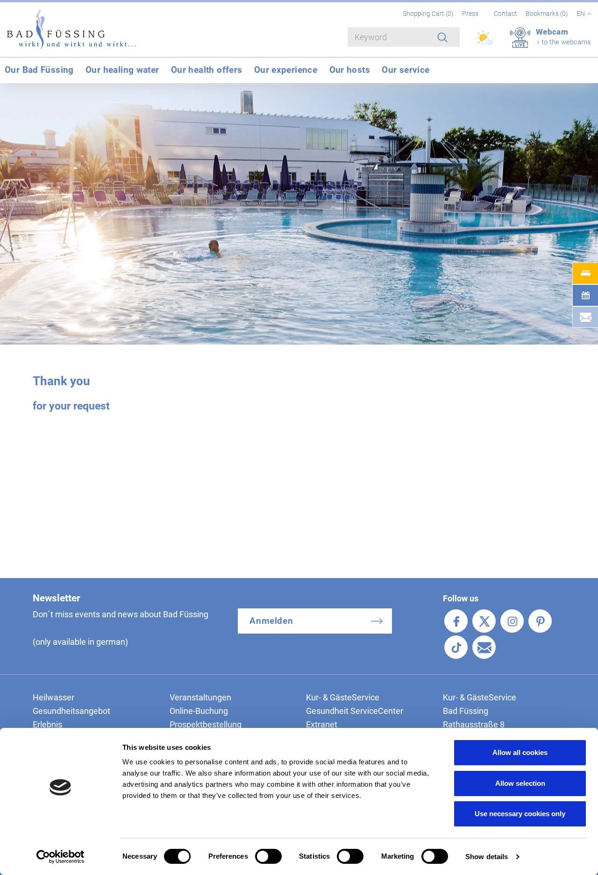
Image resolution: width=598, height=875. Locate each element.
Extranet (321, 724)
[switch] (268, 856)
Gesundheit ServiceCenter (354, 711)
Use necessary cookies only (520, 814)
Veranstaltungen (200, 697)
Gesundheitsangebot (71, 711)
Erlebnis (47, 724)
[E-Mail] (484, 647)
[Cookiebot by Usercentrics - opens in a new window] (60, 857)
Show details (486, 857)
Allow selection (520, 783)
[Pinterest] (540, 621)
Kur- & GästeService (342, 697)
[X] (484, 621)
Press (470, 13)
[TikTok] (456, 647)
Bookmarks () (548, 13)
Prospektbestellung (206, 724)
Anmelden (271, 620)
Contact (505, 13)
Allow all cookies (520, 752)
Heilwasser (53, 697)
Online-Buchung (199, 711)
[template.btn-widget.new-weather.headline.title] (485, 42)
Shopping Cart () (429, 13)
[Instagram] (512, 621)
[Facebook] (456, 621)
